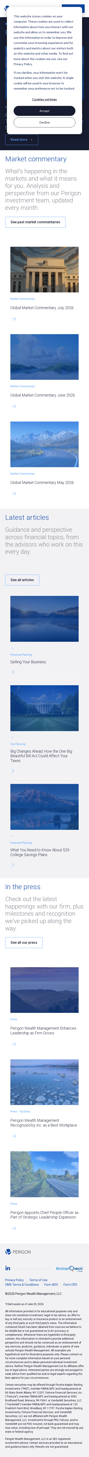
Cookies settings (44, 99)
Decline (45, 122)
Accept (44, 111)
